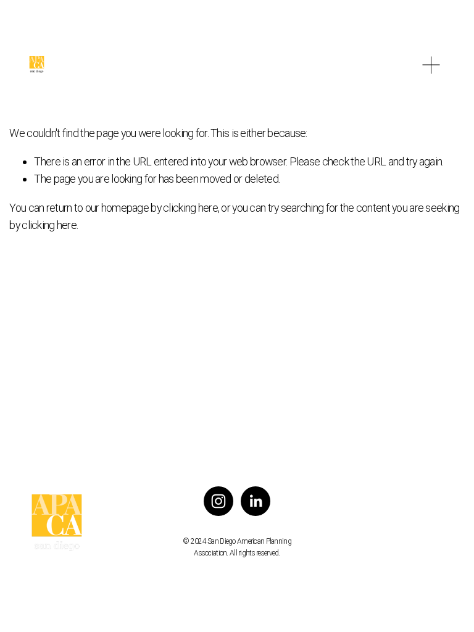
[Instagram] (218, 501)
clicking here (190, 207)
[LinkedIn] (255, 501)
